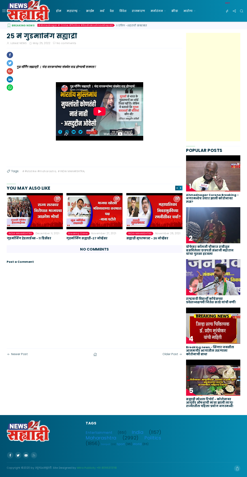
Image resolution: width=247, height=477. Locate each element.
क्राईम (90, 11)
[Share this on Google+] (10, 71)
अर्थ (102, 11)
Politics (152, 438)
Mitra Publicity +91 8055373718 (97, 468)
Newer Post (19, 354)
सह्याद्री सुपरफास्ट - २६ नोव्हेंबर (147, 238)
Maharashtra (101, 438)
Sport (121, 444)
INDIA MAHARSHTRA (20, 233)
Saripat (105, 444)
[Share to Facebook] (10, 55)
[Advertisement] (213, 87)
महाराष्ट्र (72, 11)
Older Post (170, 354)
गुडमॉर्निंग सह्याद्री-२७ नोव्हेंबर (87, 238)
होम (58, 11)
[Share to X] (10, 63)
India (138, 432)
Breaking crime (78, 233)
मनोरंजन (157, 11)
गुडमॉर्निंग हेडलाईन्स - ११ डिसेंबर (29, 238)
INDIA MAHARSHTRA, (72, 171)
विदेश (123, 11)
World (137, 444)
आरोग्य (188, 11)
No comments (66, 43)
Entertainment (99, 432)
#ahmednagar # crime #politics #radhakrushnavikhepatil (75, 25)
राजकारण (138, 11)
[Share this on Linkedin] (10, 79)
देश (112, 11)
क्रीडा (174, 11)
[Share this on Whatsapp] (10, 87)
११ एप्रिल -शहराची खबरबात (131, 25)
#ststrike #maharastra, (41, 171)
